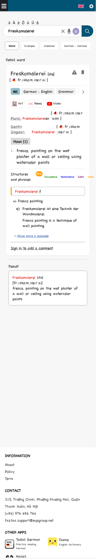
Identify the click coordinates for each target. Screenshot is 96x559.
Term (9, 478)
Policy (10, 471)
